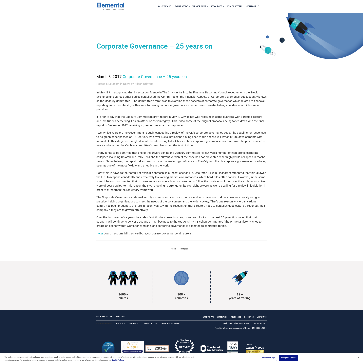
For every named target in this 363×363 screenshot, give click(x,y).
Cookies (120, 323)
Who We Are (208, 317)
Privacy (133, 323)
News (126, 84)
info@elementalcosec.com (232, 328)
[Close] (358, 358)
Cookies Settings (268, 358)
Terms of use (150, 323)
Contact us (262, 317)
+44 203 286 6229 (259, 328)
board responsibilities (119, 233)
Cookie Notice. (118, 360)
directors (185, 233)
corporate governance (162, 233)
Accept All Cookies (288, 358)
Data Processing (171, 323)
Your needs (236, 317)
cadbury (140, 233)
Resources (249, 317)
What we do (222, 317)
